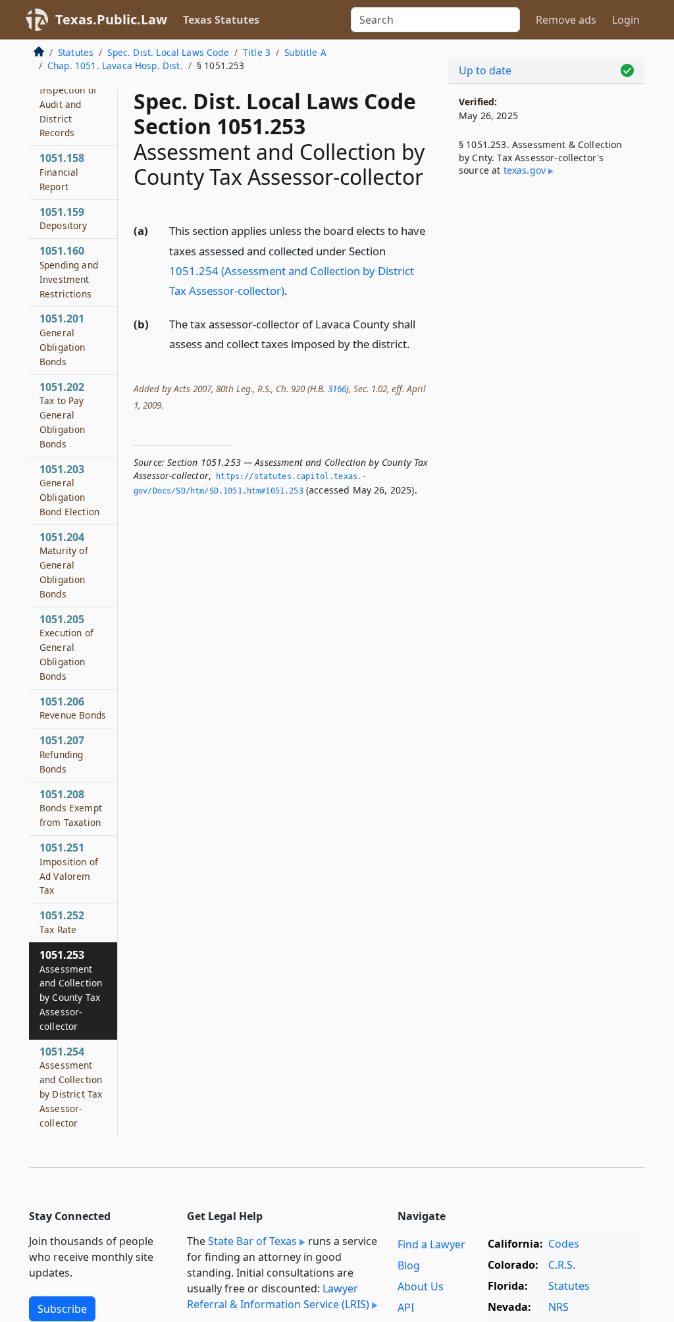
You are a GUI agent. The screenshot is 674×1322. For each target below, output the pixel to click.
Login (626, 20)
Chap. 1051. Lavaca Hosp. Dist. (115, 65)
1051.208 (70, 808)
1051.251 (68, 868)
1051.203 (69, 490)
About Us (421, 1286)
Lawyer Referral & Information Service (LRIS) (278, 1296)
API (406, 1307)
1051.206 (72, 708)
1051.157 (68, 103)
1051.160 (68, 271)
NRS (558, 1307)
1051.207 (61, 754)
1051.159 (63, 218)
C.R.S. (561, 1265)
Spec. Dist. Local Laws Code (167, 52)
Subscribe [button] (62, 1309)
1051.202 (62, 415)
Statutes (75, 52)
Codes (563, 1243)
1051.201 (62, 339)
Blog (409, 1265)
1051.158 (61, 172)
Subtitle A (305, 52)
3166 (337, 388)
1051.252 (61, 922)
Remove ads (566, 20)
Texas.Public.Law (111, 19)
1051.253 (70, 990)
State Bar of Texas (252, 1241)
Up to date (485, 70)
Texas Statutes (221, 20)
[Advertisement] (546, 290)
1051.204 (63, 565)
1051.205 (66, 647)
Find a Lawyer (431, 1244)
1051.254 (70, 1086)
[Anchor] (295, 289)
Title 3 (257, 52)
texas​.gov (525, 170)
